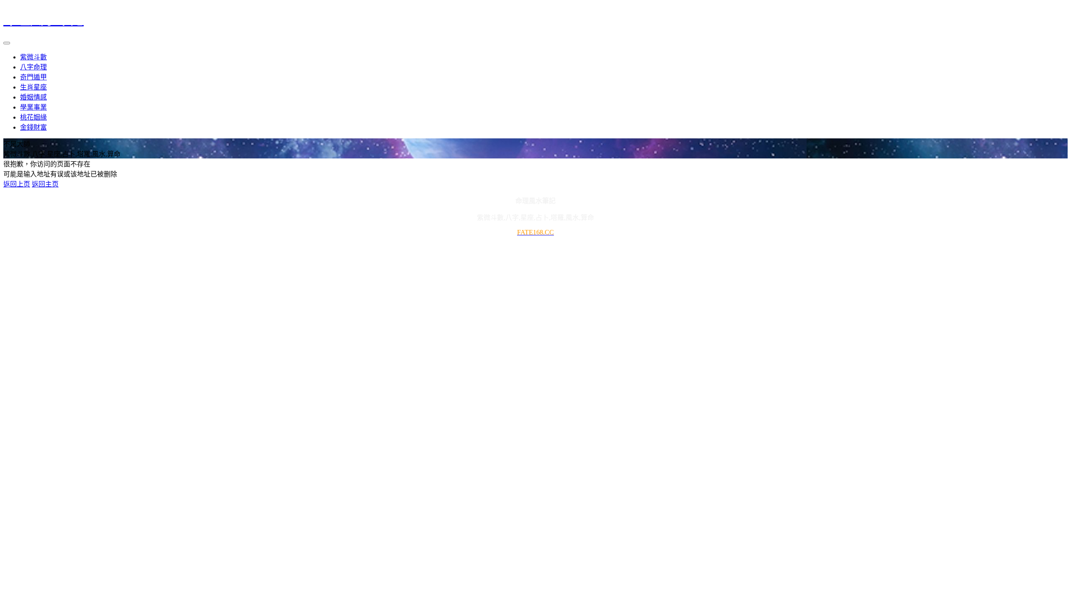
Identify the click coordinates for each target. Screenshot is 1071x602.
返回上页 (16, 184)
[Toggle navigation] (6, 43)
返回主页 (45, 184)
